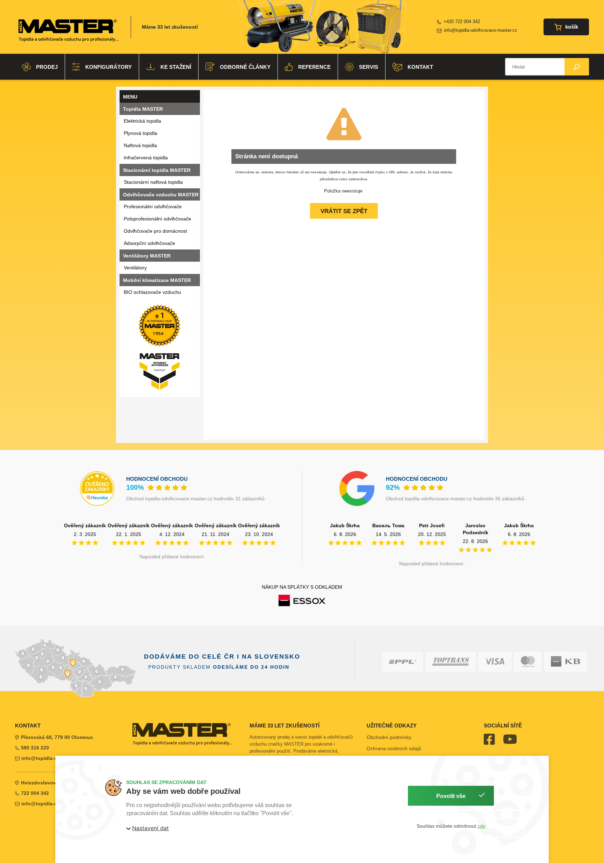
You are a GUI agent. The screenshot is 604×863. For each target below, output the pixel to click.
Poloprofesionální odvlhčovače (157, 219)
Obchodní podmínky (389, 737)
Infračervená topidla (146, 157)
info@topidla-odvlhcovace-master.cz (480, 30)
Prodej (47, 67)
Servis (368, 67)
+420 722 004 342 (462, 21)
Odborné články (245, 67)
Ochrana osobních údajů (394, 748)
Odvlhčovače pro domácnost (155, 231)
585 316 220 (35, 747)
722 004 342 (35, 793)
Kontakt (420, 67)
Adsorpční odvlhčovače (149, 243)
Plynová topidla (140, 133)
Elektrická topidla (142, 121)
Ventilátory (135, 267)
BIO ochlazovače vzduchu (152, 292)
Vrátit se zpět (344, 211)
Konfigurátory (108, 67)
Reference (314, 67)
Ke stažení (175, 67)
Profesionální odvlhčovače (153, 206)
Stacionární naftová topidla (153, 182)
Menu (130, 97)
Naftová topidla (140, 145)
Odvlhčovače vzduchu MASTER (161, 194)
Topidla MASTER (143, 109)
